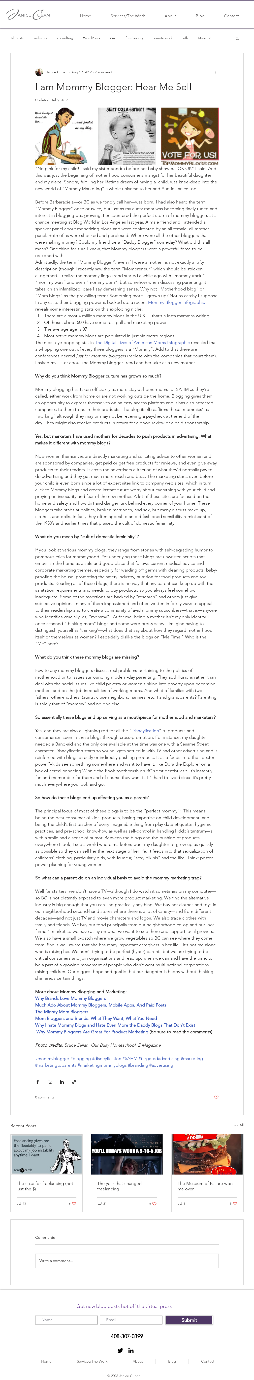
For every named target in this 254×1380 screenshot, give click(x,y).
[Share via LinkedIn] (62, 1082)
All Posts (17, 38)
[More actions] (216, 72)
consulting (65, 38)
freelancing (134, 38)
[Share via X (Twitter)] (49, 1082)
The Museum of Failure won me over (205, 1186)
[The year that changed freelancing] (127, 1154)
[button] (237, 38)
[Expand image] (64, 136)
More (202, 38)
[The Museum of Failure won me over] (207, 1154)
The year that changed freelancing (119, 1186)
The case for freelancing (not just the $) (45, 1186)
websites (40, 38)
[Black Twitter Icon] (120, 1350)
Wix (113, 38)
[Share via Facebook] (37, 1082)
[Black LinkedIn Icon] (131, 1350)
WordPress (91, 38)
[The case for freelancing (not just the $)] (46, 1154)
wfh (185, 38)
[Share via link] (74, 1082)
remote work (163, 38)
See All (238, 1125)
